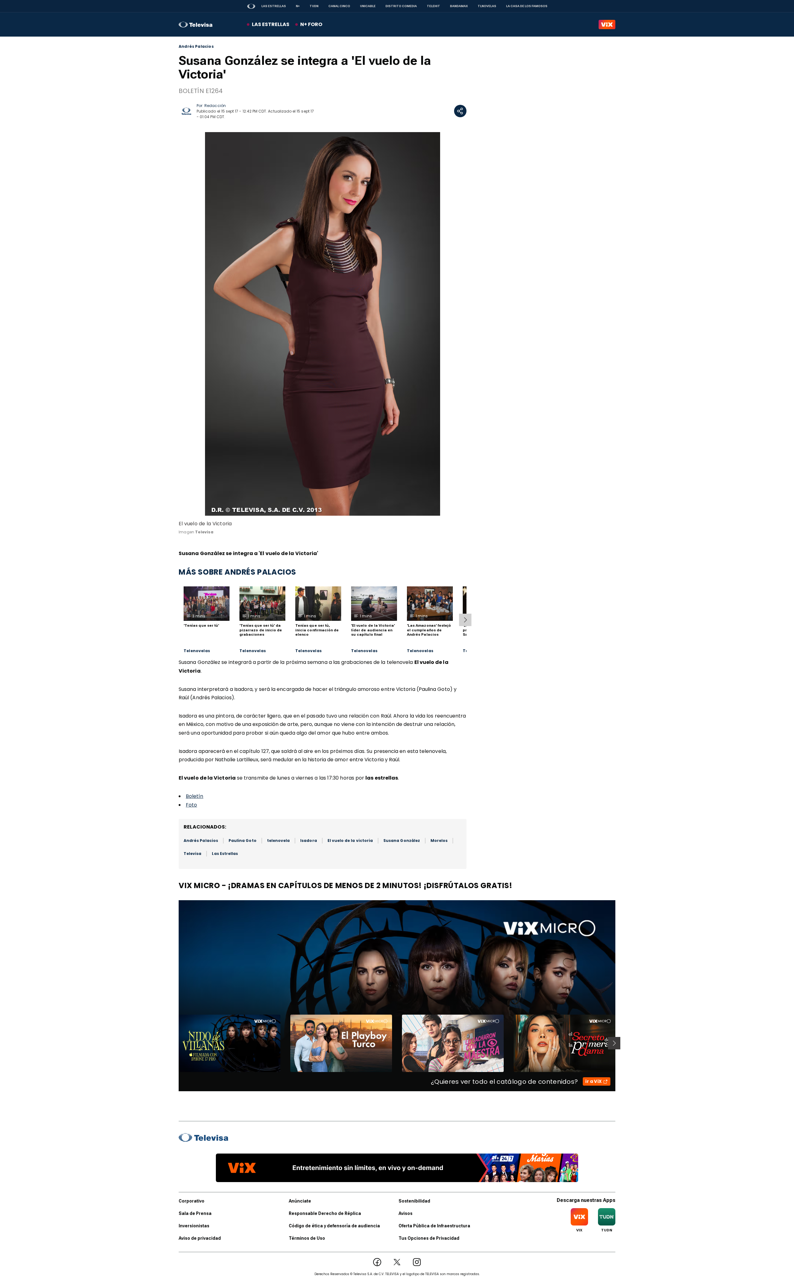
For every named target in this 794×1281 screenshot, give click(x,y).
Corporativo (191, 1201)
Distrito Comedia (401, 6)
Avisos (406, 1213)
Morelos (439, 840)
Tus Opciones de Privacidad (429, 1238)
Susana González (401, 840)
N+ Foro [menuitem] (311, 24)
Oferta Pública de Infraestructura (434, 1225)
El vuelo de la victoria (350, 840)
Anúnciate (300, 1201)
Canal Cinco (339, 6)
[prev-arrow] (175, 1043)
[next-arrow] (465, 620)
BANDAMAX (459, 6)
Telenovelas (197, 650)
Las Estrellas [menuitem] (270, 24)
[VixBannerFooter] (397, 1168)
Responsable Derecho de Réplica (325, 1213)
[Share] (460, 111)
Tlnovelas (487, 6)
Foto (191, 804)
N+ (298, 6)
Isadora (308, 840)
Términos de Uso (307, 1238)
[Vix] (607, 24)
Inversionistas (194, 1225)
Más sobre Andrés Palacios (237, 572)
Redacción (215, 105)
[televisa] (195, 24)
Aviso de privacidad (200, 1238)
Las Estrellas (273, 6)
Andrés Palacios (196, 46)
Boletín (194, 796)
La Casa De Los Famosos (526, 6)
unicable (368, 6)
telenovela (278, 840)
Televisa (192, 853)
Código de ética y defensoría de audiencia (334, 1225)
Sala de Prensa (195, 1213)
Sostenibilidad (414, 1201)
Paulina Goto (242, 840)
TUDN (314, 6)
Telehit (433, 6)
